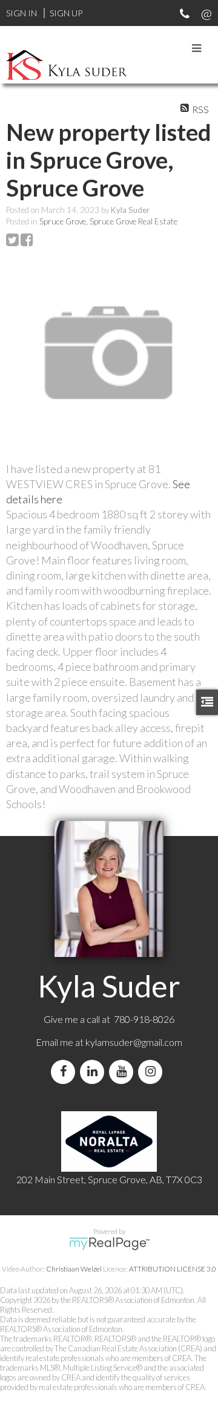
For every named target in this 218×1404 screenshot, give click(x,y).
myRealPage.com (109, 1243)
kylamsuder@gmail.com (133, 1042)
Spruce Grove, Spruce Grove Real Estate (108, 221)
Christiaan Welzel (74, 1268)
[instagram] (152, 1071)
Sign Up (66, 13)
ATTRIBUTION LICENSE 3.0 (172, 1268)
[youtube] (123, 1071)
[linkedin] (94, 1071)
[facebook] (65, 1071)
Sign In (21, 13)
